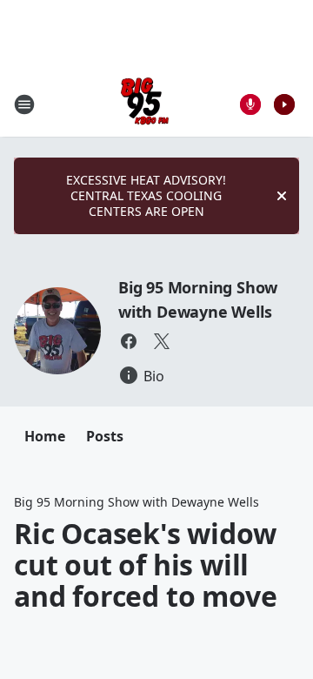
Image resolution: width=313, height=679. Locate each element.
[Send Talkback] (250, 104)
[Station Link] (144, 104)
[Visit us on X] (161, 341)
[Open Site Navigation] (24, 104)
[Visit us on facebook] (128, 341)
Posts (104, 436)
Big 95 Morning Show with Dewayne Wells (136, 502)
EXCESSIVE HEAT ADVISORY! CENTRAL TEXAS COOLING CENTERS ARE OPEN (146, 195)
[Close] (281, 195)
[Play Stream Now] (284, 104)
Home (44, 436)
